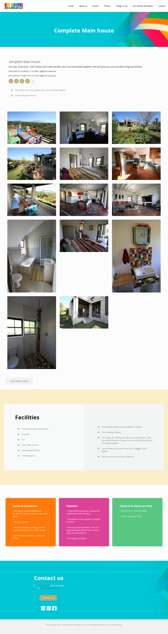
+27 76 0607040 (43, 585)
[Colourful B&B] (14, 6)
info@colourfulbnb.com (50, 588)
